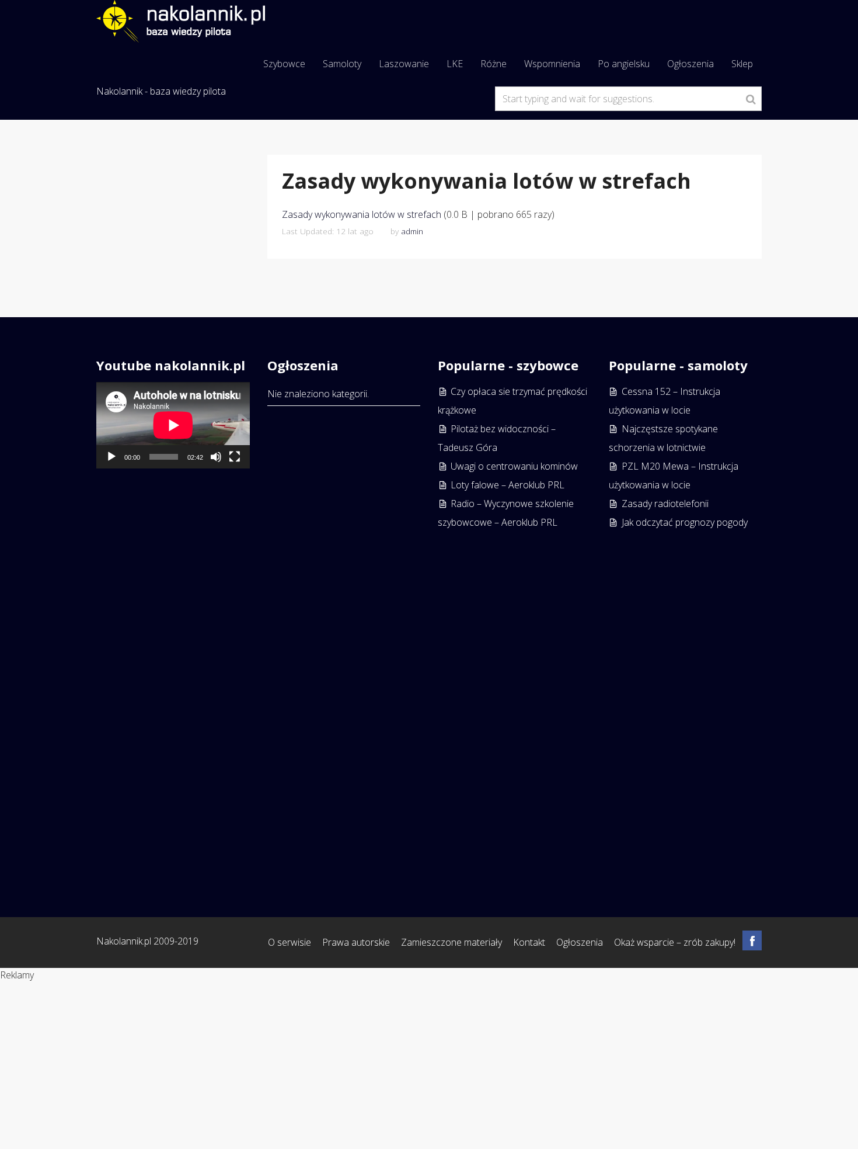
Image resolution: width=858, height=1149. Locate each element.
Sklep (742, 63)
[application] (173, 425)
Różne (493, 63)
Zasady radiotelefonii (665, 503)
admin (412, 231)
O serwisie (289, 942)
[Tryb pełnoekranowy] (234, 457)
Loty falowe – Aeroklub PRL (507, 484)
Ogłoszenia (690, 63)
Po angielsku (624, 63)
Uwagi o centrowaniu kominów (514, 466)
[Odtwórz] (111, 457)
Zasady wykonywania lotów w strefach (361, 214)
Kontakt (529, 942)
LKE (455, 63)
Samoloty (342, 63)
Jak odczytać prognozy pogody (685, 522)
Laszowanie (404, 63)
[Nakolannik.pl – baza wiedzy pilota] (180, 20)
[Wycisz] (216, 457)
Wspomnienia (552, 63)
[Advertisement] (173, 707)
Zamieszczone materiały (451, 942)
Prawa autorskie (356, 942)
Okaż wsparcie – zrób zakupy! (674, 942)
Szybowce (284, 63)
